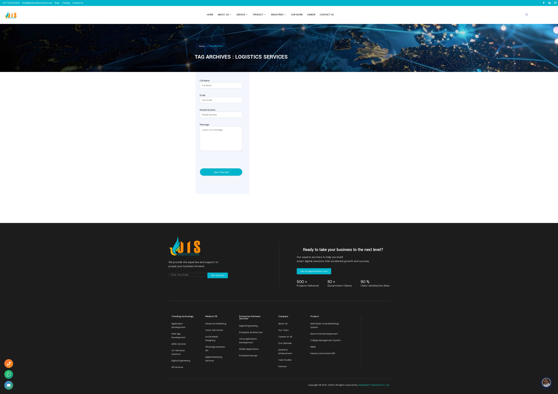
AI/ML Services (178, 344)
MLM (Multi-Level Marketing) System (324, 325)
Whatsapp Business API (215, 348)
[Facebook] (544, 3)
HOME (210, 14)
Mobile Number (208, 109)
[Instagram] (555, 3)
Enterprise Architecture (251, 332)
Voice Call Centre (214, 330)
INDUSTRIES (277, 14)
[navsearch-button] (527, 14)
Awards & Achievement (285, 351)
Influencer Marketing (215, 323)
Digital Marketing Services (213, 359)
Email (202, 95)
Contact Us (327, 14)
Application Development (178, 325)
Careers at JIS (285, 336)
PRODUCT (258, 14)
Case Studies (284, 359)
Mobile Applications (249, 349)
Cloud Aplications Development (248, 340)
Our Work (297, 14)
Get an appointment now (314, 271)
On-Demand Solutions (178, 352)
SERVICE (240, 14)
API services (177, 367)
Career (311, 14)
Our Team (283, 330)
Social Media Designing (211, 338)
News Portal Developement (324, 333)
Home (202, 46)
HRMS (313, 346)
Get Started (217, 275)
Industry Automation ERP (322, 353)
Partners (282, 366)
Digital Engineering (180, 360)
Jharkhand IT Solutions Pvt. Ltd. (373, 385)
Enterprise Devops (248, 355)
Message (204, 124)
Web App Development (178, 335)
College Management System (325, 340)
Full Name (205, 80)
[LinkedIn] (549, 3)
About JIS (223, 14)
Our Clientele (285, 343)
